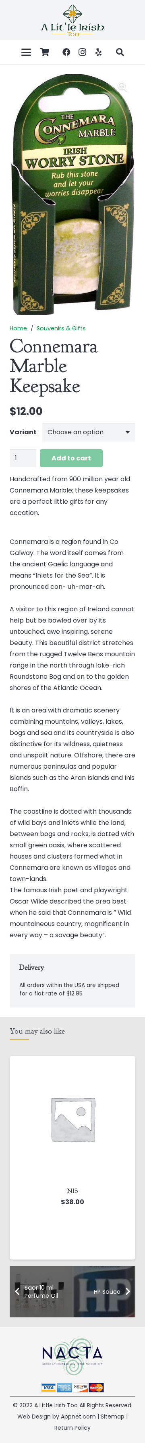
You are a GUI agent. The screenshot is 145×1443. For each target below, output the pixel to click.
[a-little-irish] (72, 20)
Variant (23, 432)
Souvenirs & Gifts (61, 328)
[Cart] (45, 52)
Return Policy (72, 1428)
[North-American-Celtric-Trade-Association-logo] (72, 1356)
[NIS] (72, 1118)
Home (18, 328)
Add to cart (71, 458)
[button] (26, 52)
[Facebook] (66, 52)
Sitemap (112, 1416)
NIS (72, 1191)
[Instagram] (83, 52)
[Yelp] (99, 52)
